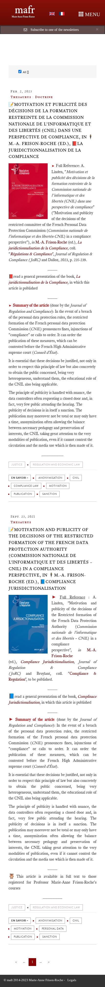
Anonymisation (50, 477)
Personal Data (53, 928)
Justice (16, 464)
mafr (25, 9)
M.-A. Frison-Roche (51, 242)
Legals (71, 980)
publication (23, 494)
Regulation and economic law (56, 464)
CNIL (76, 477)
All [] (26, 72)
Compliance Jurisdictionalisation (47, 661)
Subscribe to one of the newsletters (55, 30)
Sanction (49, 494)
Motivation (58, 486)
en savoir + (19, 477)
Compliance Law (26, 486)
